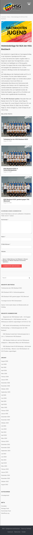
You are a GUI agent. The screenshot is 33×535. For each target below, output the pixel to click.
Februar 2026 (5, 376)
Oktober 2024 (5, 423)
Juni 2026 (4, 364)
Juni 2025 (4, 398)
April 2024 (4, 435)
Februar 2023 (5, 469)
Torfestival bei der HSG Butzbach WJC (11, 288)
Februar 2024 (5, 441)
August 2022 (4, 484)
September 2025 (5, 392)
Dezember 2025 (5, 382)
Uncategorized (5, 495)
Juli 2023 (3, 453)
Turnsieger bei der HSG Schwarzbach (11, 300)
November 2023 (5, 447)
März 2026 (4, 373)
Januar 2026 (4, 379)
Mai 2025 (3, 401)
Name (3, 236)
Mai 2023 (3, 460)
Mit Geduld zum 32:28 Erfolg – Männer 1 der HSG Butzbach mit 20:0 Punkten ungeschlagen (16, 349)
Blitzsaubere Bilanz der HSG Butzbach (19, 342)
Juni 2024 (4, 429)
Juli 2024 (3, 426)
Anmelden (4, 506)
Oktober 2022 (5, 481)
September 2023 (5, 450)
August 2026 (4, 361)
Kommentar (4, 219)
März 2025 (4, 407)
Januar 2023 (4, 472)
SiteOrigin (28, 528)
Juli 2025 (3, 395)
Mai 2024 (3, 432)
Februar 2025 (5, 410)
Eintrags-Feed (5, 508)
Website (3, 251)
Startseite (3, 17)
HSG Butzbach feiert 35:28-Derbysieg (13, 346)
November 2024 (5, 419)
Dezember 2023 (5, 444)
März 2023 (4, 466)
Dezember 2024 (5, 416)
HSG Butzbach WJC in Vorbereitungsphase (12, 292)
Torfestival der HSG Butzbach (13, 336)
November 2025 (5, 386)
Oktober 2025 (5, 389)
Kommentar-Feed (6, 511)
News (8, 17)
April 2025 (4, 404)
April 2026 (4, 370)
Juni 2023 (4, 456)
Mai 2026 (3, 367)
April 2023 (4, 463)
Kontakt (24, 532)
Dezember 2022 (5, 475)
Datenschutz (17, 532)
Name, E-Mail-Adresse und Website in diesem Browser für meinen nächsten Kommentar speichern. (15, 260)
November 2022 (5, 478)
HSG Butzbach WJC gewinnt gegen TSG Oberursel (15, 296)
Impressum (10, 532)
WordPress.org (5, 513)
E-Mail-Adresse (5, 244)
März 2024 (4, 438)
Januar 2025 (4, 413)
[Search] (29, 278)
